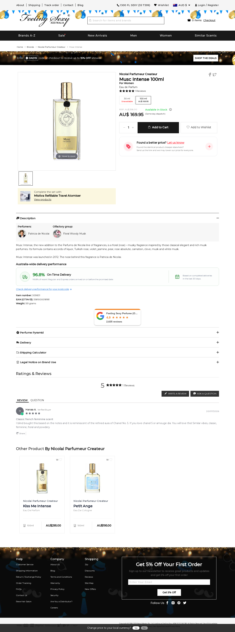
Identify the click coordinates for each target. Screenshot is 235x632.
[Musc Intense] (26, 178)
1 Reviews (140, 91)
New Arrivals (97, 35)
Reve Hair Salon (23, 601)
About (20, 5)
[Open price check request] (209, 146)
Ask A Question (206, 393)
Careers (54, 607)
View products (42, 199)
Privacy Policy (57, 589)
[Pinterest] (179, 603)
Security (54, 595)
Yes (136, 628)
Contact (68, 5)
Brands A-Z (26, 35)
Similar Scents (206, 35)
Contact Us (21, 595)
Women (166, 35)
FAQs (19, 589)
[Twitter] (215, 75)
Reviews (89, 577)
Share (22, 433)
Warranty (55, 583)
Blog (80, 5)
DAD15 (33, 58)
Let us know (175, 142)
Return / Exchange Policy (28, 577)
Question (37, 400)
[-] (124, 127)
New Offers (90, 589)
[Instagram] (173, 603)
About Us (55, 564)
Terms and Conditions (61, 577)
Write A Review (177, 393)
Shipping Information (27, 570)
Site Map (89, 583)
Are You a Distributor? (61, 601)
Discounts (90, 570)
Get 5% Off (169, 592)
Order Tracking (23, 583)
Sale (61, 35)
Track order (51, 5)
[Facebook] (210, 75)
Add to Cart (159, 127)
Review (22, 400)
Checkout (209, 20)
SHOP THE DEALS (206, 58)
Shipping (34, 5)
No (144, 628)
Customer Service (24, 564)
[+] (133, 127)
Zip (86, 564)
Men (133, 35)
